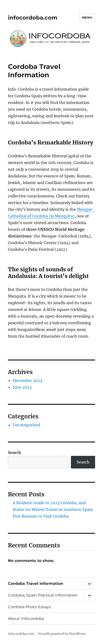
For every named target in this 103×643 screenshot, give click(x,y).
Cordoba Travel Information (35, 583)
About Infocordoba (26, 618)
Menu (87, 17)
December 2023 (27, 380)
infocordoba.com (32, 17)
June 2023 (22, 387)
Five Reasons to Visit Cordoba (41, 516)
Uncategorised (26, 424)
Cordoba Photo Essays (29, 607)
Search (14, 452)
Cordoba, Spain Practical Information (43, 595)
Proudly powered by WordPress (62, 634)
